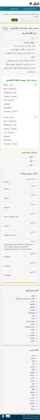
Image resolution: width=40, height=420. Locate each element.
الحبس (32, 253)
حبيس (32, 213)
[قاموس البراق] (34, 4)
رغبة (32, 241)
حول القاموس (14, 9)
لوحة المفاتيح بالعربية (29, 9)
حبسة (32, 204)
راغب (32, 186)
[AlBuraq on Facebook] (3, 417)
